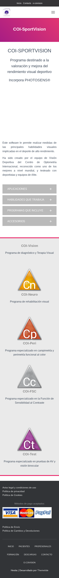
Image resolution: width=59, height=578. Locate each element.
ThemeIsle (42, 570)
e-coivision (37, 3)
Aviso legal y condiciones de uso (19, 487)
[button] (29, 189)
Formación (13, 554)
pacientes (24, 546)
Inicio (19, 3)
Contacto (27, 3)
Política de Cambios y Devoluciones (20, 530)
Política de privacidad (13, 491)
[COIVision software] (7, 12)
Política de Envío (11, 527)
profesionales (43, 546)
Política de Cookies (12, 495)
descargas (30, 554)
